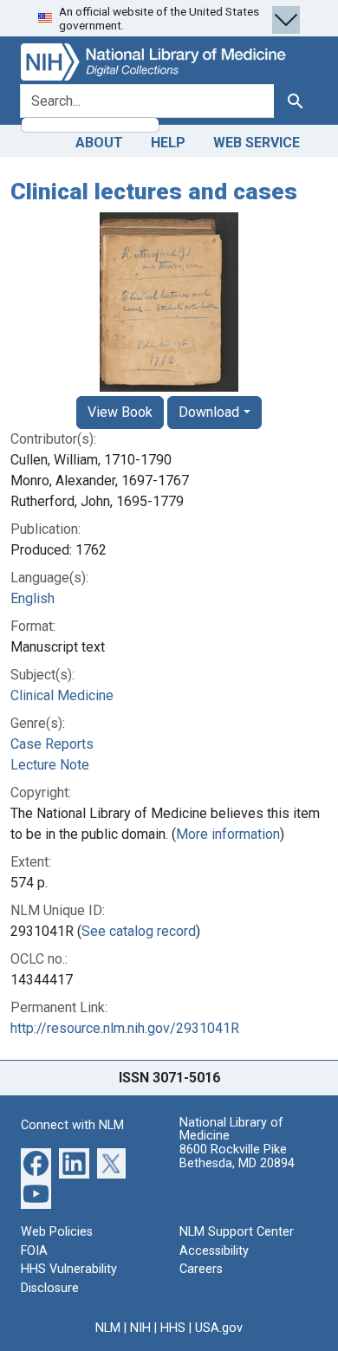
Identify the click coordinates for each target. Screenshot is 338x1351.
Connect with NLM (72, 1125)
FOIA (34, 1251)
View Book (120, 412)
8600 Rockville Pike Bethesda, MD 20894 (237, 1156)
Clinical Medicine (62, 695)
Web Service (256, 142)
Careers (201, 1269)
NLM (107, 1328)
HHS (172, 1328)
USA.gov (219, 1328)
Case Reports (52, 744)
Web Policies (57, 1231)
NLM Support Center (236, 1231)
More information (228, 834)
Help (168, 142)
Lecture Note (49, 765)
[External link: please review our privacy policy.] (36, 1162)
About (99, 142)
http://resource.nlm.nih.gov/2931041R (124, 1028)
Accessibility (214, 1251)
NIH (140, 1328)
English (32, 598)
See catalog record (138, 931)
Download (209, 412)
